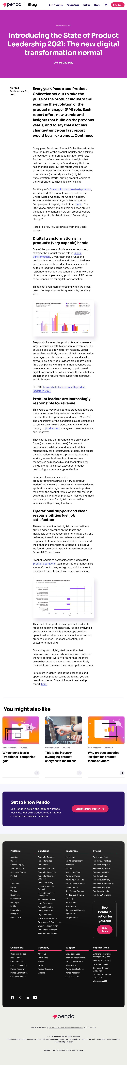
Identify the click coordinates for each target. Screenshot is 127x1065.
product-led (52, 428)
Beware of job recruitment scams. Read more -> (63, 1050)
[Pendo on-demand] (106, 5)
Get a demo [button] (118, 5)
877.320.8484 (90, 1027)
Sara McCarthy (65, 62)
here (78, 204)
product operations (44, 563)
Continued (84, 135)
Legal (33, 1027)
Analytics (14, 857)
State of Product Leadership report (70, 189)
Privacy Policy (42, 1027)
